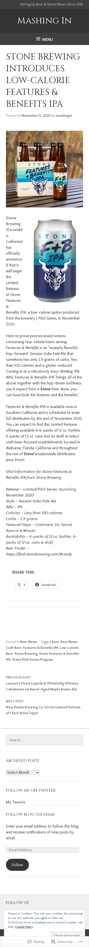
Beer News (28, 642)
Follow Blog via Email (30, 814)
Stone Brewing (26, 654)
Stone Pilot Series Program (32, 660)
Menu (47, 39)
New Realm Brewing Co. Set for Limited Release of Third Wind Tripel (43, 707)
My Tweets (15, 802)
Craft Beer (14, 648)
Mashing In (44, 21)
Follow (17, 865)
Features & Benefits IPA (40, 648)
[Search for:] (44, 740)
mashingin (64, 116)
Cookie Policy (24, 927)
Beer (55, 642)
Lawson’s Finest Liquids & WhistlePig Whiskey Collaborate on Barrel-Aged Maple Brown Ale (42, 683)
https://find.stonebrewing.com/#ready (39, 554)
